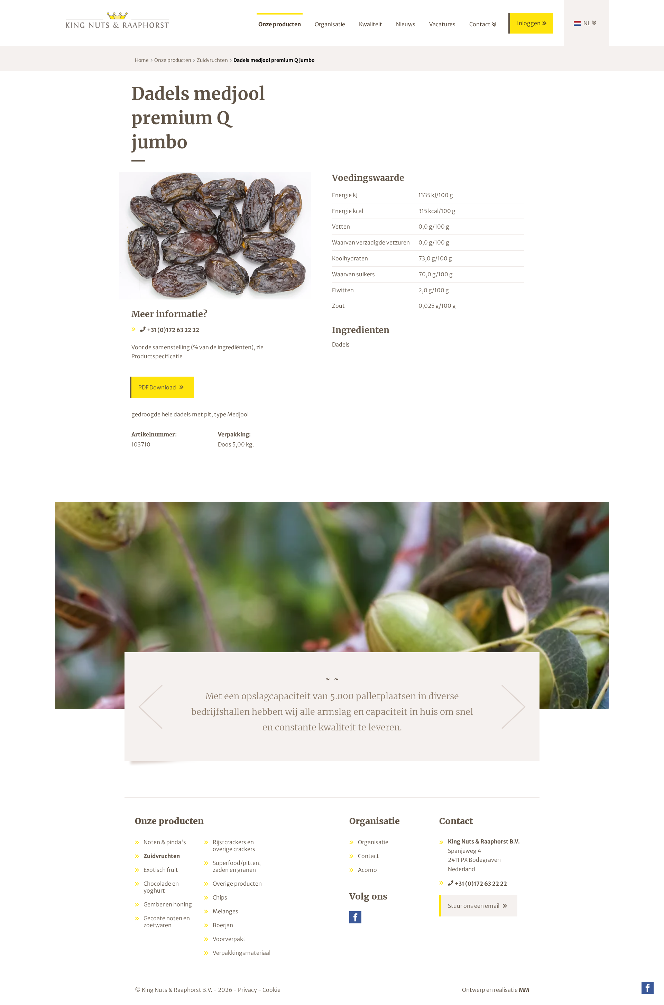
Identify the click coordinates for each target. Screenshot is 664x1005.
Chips (220, 897)
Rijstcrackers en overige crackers (234, 845)
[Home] (117, 21)
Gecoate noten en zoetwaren (167, 922)
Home (142, 60)
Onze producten (172, 60)
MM (524, 989)
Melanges (225, 911)
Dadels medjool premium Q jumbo (274, 60)
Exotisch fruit (161, 869)
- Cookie (269, 989)
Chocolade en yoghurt (161, 887)
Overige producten (237, 883)
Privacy (247, 989)
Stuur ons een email (473, 905)
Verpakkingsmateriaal (241, 952)
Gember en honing (168, 904)
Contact (368, 855)
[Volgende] (513, 707)
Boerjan (223, 925)
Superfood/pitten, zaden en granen (237, 866)
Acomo (367, 869)
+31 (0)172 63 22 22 (173, 330)
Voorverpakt (229, 938)
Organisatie (373, 842)
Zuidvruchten (212, 60)
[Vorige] (150, 707)
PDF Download (157, 387)
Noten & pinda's (165, 842)
